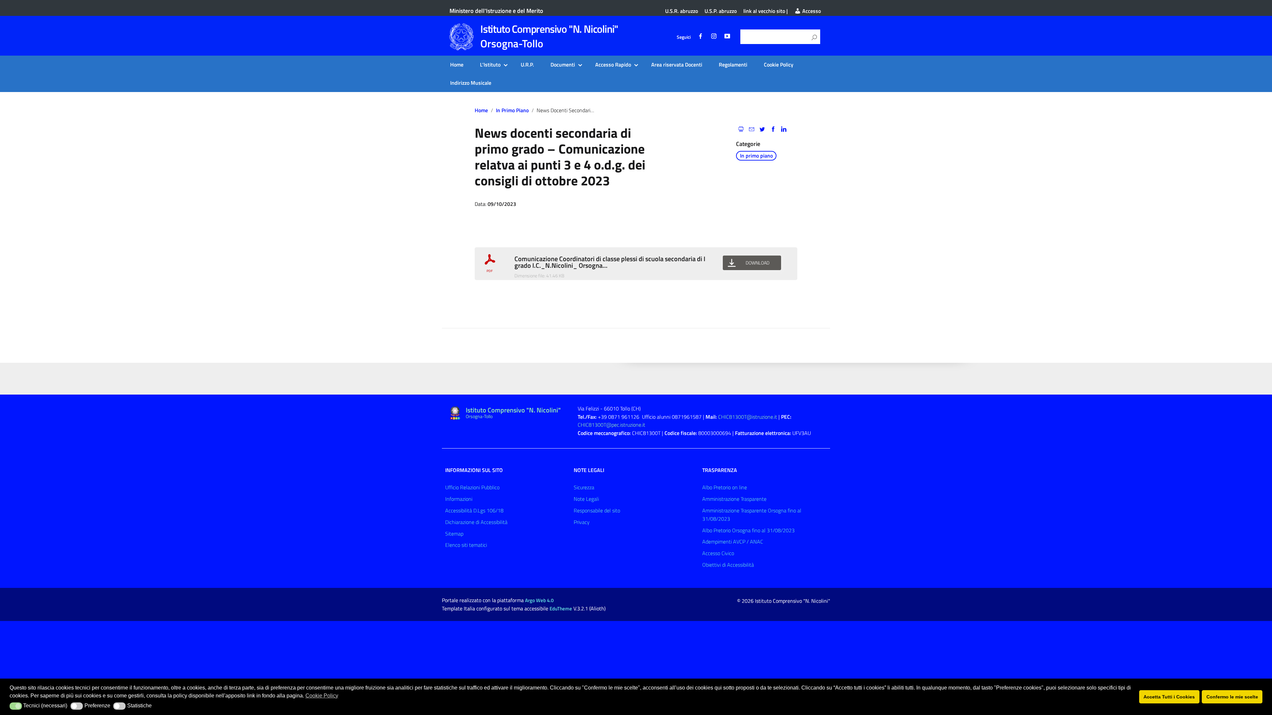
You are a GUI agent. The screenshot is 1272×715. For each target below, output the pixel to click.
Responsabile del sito (597, 510)
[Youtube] (727, 37)
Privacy (582, 522)
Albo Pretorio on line (724, 487)
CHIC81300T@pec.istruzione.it (611, 425)
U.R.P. (527, 65)
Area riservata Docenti (676, 65)
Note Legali (586, 499)
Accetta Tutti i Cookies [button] (1169, 696)
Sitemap (454, 534)
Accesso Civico (718, 553)
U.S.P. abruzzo (721, 11)
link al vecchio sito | (765, 11)
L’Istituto (490, 65)
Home (456, 65)
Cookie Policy (778, 65)
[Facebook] (700, 37)
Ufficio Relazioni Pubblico (472, 487)
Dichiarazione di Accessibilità (476, 522)
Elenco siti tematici (466, 545)
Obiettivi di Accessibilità (728, 565)
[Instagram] (714, 37)
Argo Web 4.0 (539, 600)
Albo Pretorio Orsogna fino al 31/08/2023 (748, 530)
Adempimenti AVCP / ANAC (732, 542)
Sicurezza (584, 487)
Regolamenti (733, 65)
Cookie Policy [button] (321, 695)
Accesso (811, 11)
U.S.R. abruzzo (681, 11)
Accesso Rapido (613, 65)
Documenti (563, 65)
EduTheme (561, 608)
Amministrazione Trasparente (734, 499)
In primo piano (512, 110)
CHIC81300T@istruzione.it (747, 417)
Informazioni (458, 499)
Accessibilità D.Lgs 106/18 (474, 510)
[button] (16, 706)
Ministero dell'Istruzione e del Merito (496, 10)
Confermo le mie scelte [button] (1232, 696)
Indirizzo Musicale (470, 83)
